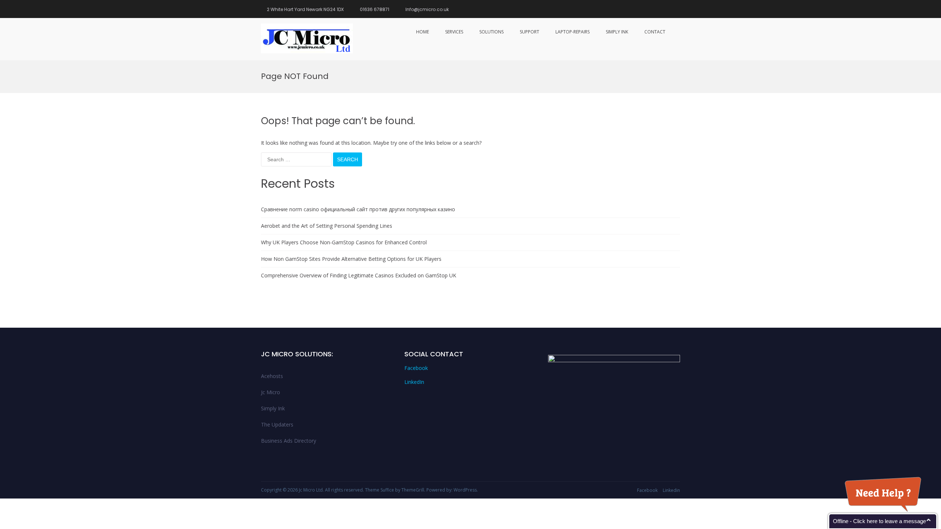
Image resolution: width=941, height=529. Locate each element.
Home (422, 32)
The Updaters (277, 424)
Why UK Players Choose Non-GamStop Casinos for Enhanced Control (344, 242)
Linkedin (671, 490)
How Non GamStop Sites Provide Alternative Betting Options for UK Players (351, 258)
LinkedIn (414, 381)
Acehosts (272, 376)
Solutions (491, 32)
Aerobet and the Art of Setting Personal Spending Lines (326, 225)
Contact (654, 32)
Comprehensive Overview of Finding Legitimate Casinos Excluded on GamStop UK (358, 275)
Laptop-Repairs (572, 32)
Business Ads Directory (288, 440)
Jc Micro (270, 392)
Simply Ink (617, 32)
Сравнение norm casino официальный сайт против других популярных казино (358, 209)
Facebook (416, 367)
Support (529, 32)
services (454, 32)
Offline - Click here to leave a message (879, 521)
